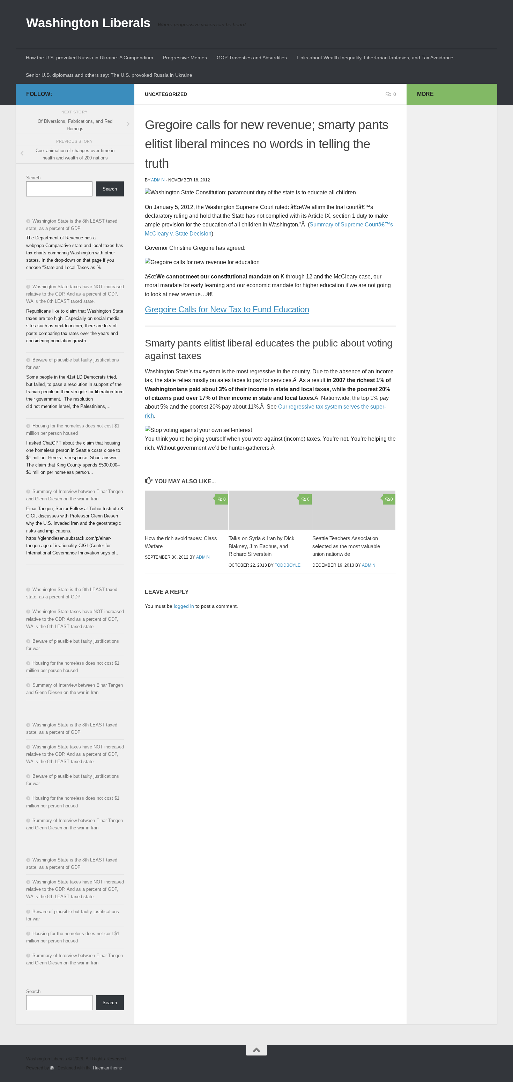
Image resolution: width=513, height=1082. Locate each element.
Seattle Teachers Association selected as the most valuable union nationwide (346, 546)
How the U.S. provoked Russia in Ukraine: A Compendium (89, 57)
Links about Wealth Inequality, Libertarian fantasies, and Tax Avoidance (375, 57)
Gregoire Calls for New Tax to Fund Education (227, 309)
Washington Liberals (88, 23)
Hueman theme (107, 1068)
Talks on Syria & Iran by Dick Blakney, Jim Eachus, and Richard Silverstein (262, 546)
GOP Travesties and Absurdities (252, 57)
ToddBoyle (287, 565)
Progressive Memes (185, 57)
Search (33, 177)
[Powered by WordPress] (52, 1068)
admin (158, 180)
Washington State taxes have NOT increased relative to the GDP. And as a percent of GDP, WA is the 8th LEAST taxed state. (75, 294)
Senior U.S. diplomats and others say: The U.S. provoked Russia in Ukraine (109, 75)
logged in (184, 606)
